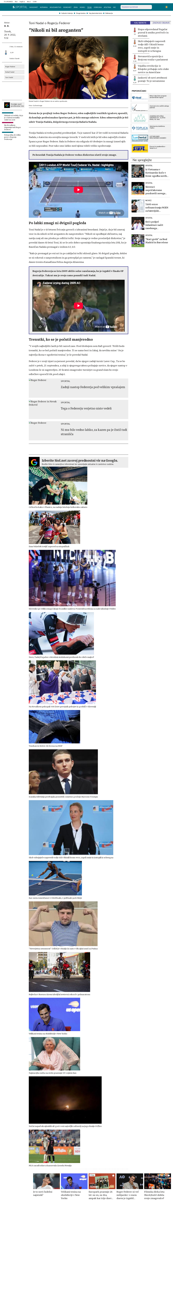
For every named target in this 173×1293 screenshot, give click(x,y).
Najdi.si (22, 1)
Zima (76, 7)
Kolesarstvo (55, 7)
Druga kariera (81, 13)
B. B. (6, 26)
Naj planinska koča (95, 13)
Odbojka (98, 7)
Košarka (44, 7)
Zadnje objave (161, 23)
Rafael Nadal (9, 72)
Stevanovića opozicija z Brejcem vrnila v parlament (153, 58)
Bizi (16, 1)
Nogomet (33, 7)
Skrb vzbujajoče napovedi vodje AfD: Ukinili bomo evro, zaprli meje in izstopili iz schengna (151, 46)
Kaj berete (140, 23)
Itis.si (29, 1)
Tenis (89, 7)
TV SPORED (8, 1)
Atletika (107, 7)
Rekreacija (109, 13)
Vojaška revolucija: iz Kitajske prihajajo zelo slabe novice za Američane (153, 69)
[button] (5, 7)
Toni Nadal (9, 77)
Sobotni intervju (67, 13)
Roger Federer (10, 66)
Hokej (82, 7)
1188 (34, 1)
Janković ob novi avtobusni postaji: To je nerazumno (152, 79)
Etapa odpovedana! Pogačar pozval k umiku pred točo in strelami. (153, 32)
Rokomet (67, 7)
